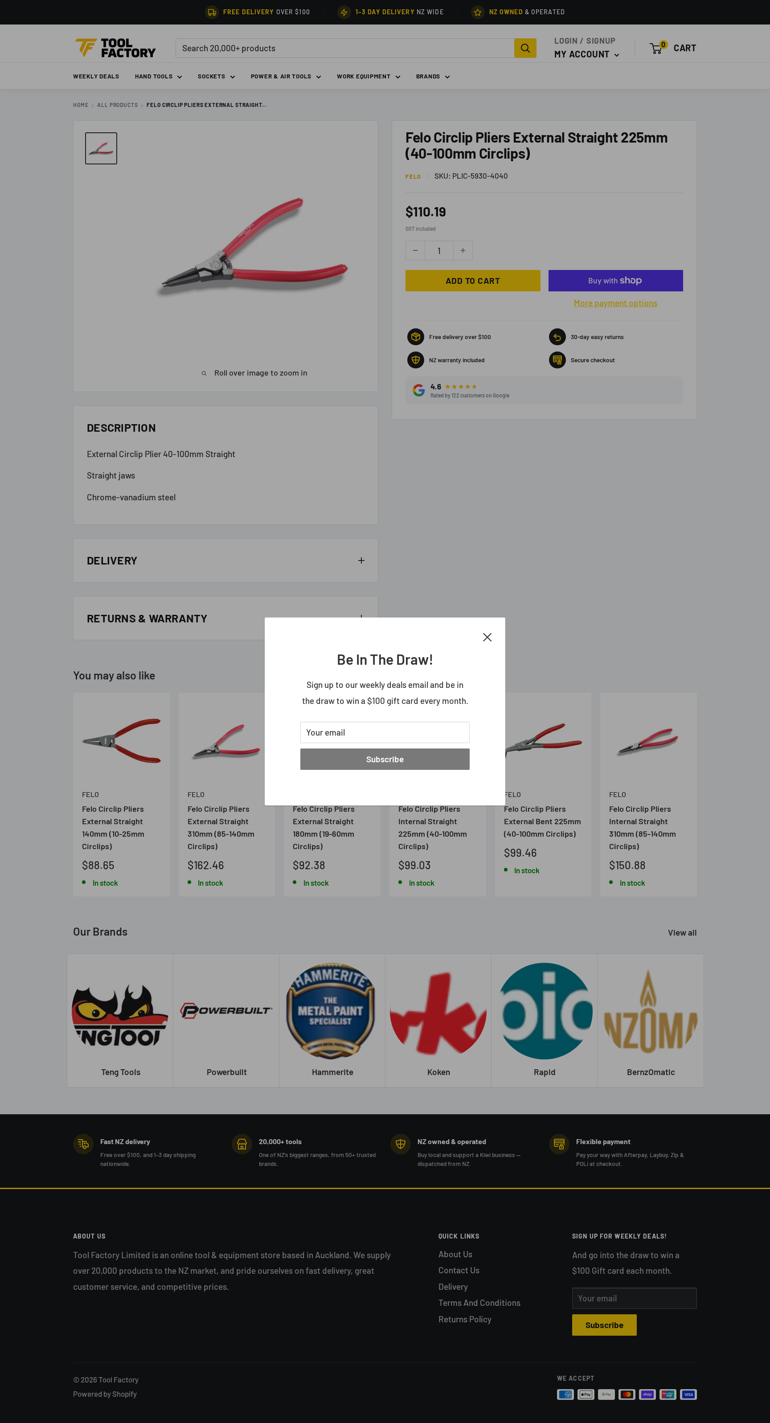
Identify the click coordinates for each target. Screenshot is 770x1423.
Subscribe (385, 759)
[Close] (487, 636)
